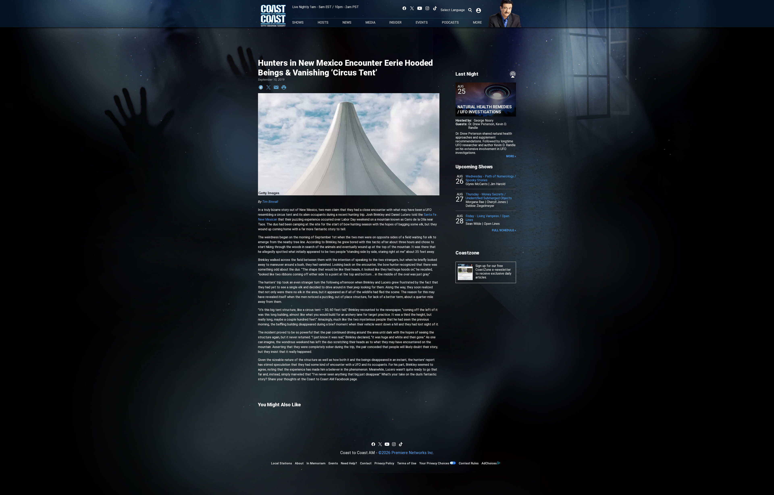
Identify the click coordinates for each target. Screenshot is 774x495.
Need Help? (349, 463)
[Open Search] (470, 10)
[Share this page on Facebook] (261, 87)
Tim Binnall (270, 202)
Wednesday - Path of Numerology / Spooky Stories (491, 178)
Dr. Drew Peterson (481, 124)
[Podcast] (513, 74)
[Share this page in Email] (276, 87)
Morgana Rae (475, 202)
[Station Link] (273, 15)
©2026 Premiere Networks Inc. (406, 452)
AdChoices (489, 463)
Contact (365, 463)
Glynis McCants (477, 184)
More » (511, 156)
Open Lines (492, 224)
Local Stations (281, 463)
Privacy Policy (384, 463)
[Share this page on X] (268, 87)
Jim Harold (497, 184)
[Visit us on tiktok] (435, 8)
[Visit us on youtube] (419, 8)
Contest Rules (469, 463)
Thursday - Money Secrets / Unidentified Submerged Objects (489, 196)
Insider (395, 22)
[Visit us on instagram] (427, 8)
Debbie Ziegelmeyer (480, 206)
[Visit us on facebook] (404, 8)
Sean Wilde (473, 224)
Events (422, 22)
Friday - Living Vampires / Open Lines (487, 218)
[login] (479, 10)
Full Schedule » (504, 230)
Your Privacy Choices (434, 463)
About (299, 463)
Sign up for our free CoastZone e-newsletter (493, 268)
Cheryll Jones (496, 202)
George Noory (483, 120)
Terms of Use (406, 463)
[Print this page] (284, 87)
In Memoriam (316, 463)
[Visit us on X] (412, 8)
